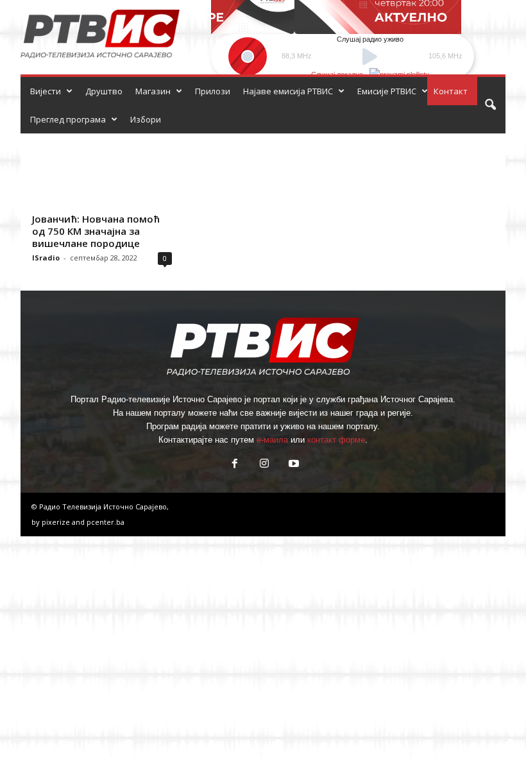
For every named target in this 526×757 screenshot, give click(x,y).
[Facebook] (235, 465)
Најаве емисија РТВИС (288, 91)
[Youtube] (292, 465)
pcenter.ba (105, 522)
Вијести (45, 91)
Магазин (153, 91)
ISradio (46, 257)
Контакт (451, 91)
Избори (145, 119)
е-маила (272, 440)
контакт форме (336, 440)
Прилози (212, 91)
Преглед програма (68, 119)
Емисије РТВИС (386, 91)
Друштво (104, 91)
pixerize (57, 522)
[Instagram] (264, 465)
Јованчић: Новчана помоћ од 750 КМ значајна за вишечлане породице (96, 231)
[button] (490, 105)
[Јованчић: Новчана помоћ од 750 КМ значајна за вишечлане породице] (102, 170)
